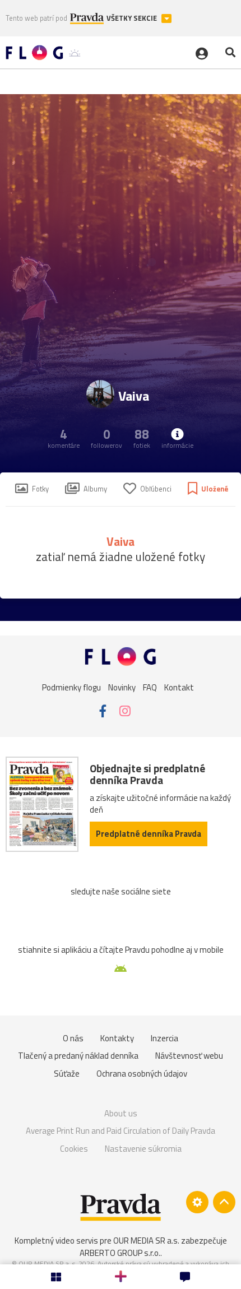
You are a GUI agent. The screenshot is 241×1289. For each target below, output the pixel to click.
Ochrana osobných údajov (141, 1073)
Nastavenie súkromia (143, 1148)
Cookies (74, 1148)
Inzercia (164, 1038)
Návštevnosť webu (189, 1055)
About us (120, 1113)
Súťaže (67, 1073)
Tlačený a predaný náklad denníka (78, 1055)
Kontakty (117, 1038)
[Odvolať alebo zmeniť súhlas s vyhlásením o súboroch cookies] (197, 1202)
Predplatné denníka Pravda (148, 833)
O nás (73, 1038)
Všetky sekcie (132, 18)
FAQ (150, 686)
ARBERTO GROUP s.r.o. (120, 1252)
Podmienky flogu (71, 686)
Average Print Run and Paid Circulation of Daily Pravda (120, 1131)
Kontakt (179, 686)
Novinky (122, 686)
